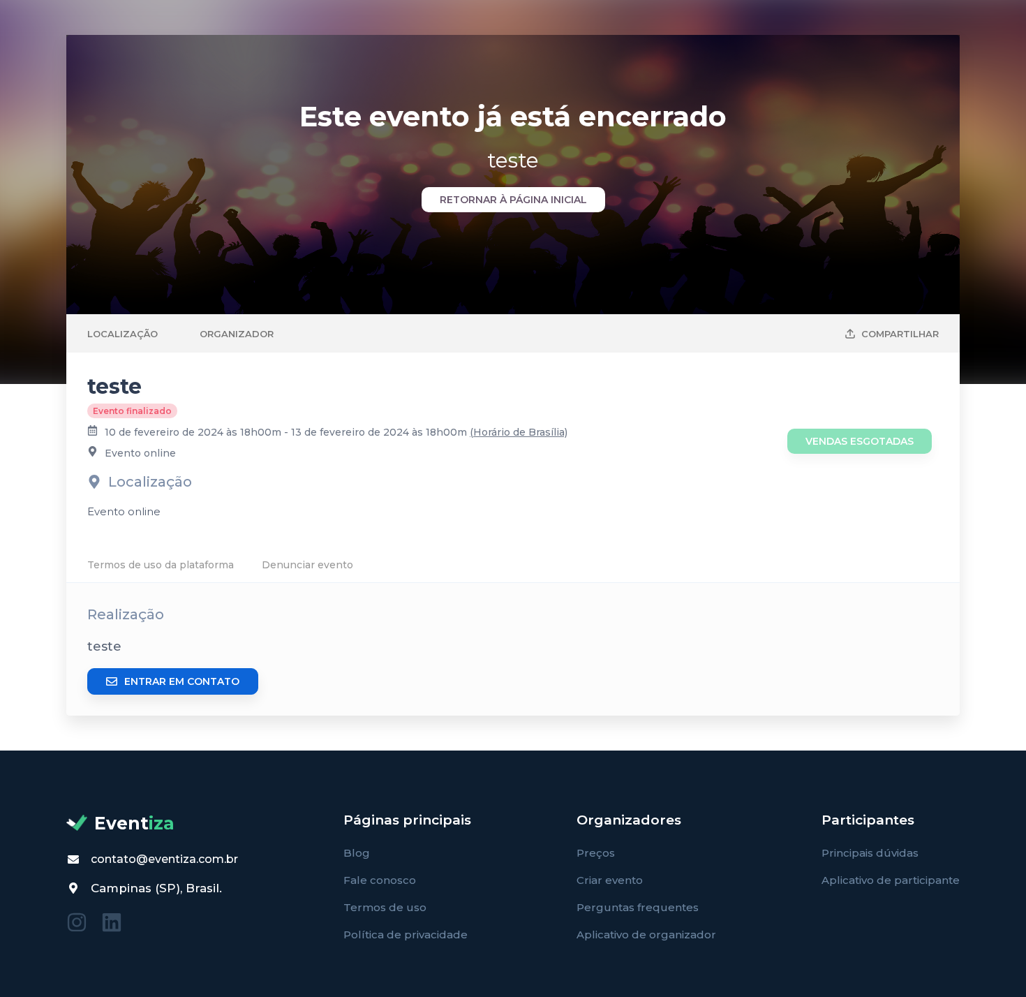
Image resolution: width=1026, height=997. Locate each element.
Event (134, 823)
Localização (122, 333)
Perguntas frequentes (638, 907)
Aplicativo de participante (890, 880)
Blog (356, 852)
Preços (596, 852)
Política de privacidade (405, 934)
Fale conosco (379, 880)
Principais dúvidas (870, 852)
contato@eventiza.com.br (164, 859)
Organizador (237, 333)
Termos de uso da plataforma (160, 565)
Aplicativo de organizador (646, 934)
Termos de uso (384, 907)
